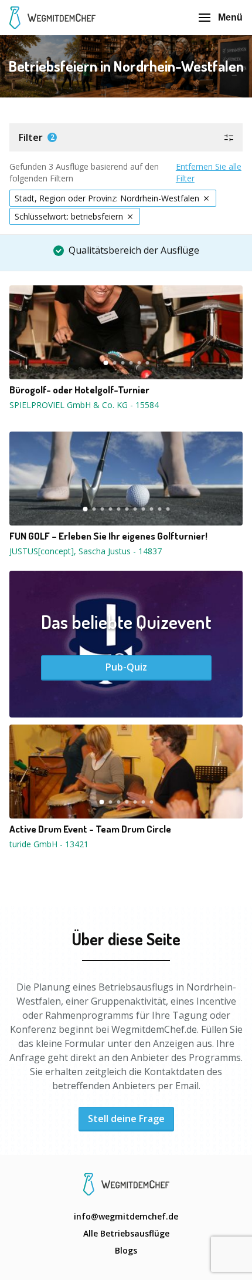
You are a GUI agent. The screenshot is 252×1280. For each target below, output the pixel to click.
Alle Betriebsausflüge (126, 1233)
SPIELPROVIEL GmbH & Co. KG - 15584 (84, 404)
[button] (126, 137)
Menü (230, 17)
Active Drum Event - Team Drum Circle (90, 829)
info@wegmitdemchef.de (126, 1216)
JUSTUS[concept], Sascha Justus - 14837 (85, 551)
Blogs (126, 1250)
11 (167, 509)
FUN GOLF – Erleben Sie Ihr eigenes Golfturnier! (108, 536)
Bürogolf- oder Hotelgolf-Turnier (79, 390)
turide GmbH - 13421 (48, 844)
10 (159, 509)
